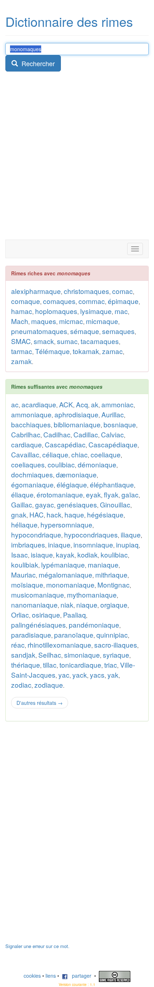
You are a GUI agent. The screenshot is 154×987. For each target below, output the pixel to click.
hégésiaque (105, 514)
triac (110, 664)
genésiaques (77, 504)
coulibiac (61, 464)
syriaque (116, 654)
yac (63, 674)
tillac (50, 664)
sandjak (23, 654)
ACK (66, 404)
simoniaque (82, 654)
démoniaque (97, 464)
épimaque (123, 301)
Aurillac (112, 414)
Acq (82, 404)
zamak (21, 361)
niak (67, 604)
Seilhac (49, 654)
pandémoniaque (94, 624)
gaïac (130, 494)
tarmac (21, 351)
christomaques (86, 291)
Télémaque (52, 351)
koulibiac (114, 554)
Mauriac (23, 574)
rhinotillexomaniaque (59, 644)
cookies (32, 975)
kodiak (87, 554)
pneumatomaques (39, 331)
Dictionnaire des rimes (69, 21)
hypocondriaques (91, 534)
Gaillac (21, 504)
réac (18, 644)
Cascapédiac (65, 444)
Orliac (20, 614)
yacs (97, 674)
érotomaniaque (60, 494)
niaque (86, 604)
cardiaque (26, 444)
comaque (25, 301)
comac (122, 291)
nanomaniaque (34, 604)
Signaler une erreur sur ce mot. (37, 946)
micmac (71, 321)
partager (79, 975)
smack (44, 341)
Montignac (113, 584)
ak (94, 404)
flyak (111, 494)
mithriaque (111, 574)
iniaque (59, 544)
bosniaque (120, 424)
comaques (59, 301)
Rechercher (36, 63)
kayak (65, 554)
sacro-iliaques (115, 644)
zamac (112, 351)
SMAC (21, 341)
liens (50, 975)
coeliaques (28, 464)
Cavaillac (25, 454)
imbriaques (28, 544)
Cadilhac (57, 434)
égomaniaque (32, 484)
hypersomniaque (66, 524)
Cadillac (85, 434)
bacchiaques (31, 424)
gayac (44, 504)
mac (121, 311)
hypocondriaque (36, 534)
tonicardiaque (80, 664)
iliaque (131, 534)
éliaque (22, 494)
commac (91, 301)
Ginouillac (115, 504)
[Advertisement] (77, 159)
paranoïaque (73, 634)
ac (15, 404)
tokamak (86, 351)
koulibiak (24, 564)
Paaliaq (74, 614)
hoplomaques (56, 311)
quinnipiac (112, 634)
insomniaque (93, 544)
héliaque (24, 524)
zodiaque (48, 684)
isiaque (42, 554)
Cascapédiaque (113, 444)
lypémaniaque (63, 564)
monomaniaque (70, 584)
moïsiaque (27, 584)
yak (113, 674)
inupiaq (127, 544)
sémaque (84, 331)
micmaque (102, 321)
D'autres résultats (39, 702)
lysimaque (96, 311)
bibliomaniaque (77, 424)
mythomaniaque (92, 594)
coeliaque (106, 454)
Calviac (112, 434)
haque (74, 514)
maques (43, 321)
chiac (79, 454)
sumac (67, 341)
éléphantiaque (112, 484)
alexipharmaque (36, 291)
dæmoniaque (76, 474)
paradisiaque (31, 634)
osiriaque (46, 614)
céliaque (55, 454)
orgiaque (113, 604)
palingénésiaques (38, 624)
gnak (19, 514)
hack (54, 514)
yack (79, 674)
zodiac (21, 684)
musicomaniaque (37, 594)
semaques (118, 331)
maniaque (103, 564)
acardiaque (38, 404)
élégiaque (72, 484)
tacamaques (100, 341)
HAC (36, 514)
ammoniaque (31, 414)
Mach (19, 321)
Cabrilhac (25, 434)
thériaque (25, 664)
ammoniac (117, 404)
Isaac (19, 554)
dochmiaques (32, 474)
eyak (93, 494)
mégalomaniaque (65, 574)
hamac (21, 311)
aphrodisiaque (76, 414)
